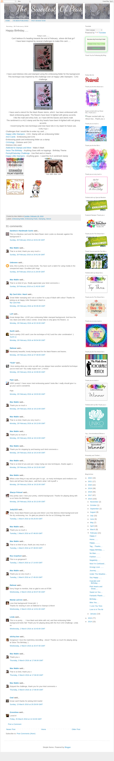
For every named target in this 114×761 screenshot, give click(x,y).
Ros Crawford (15, 556)
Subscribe (96, 48)
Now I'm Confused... (98, 564)
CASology (10, 142)
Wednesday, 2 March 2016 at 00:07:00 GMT (27, 592)
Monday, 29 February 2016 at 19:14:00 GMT (27, 453)
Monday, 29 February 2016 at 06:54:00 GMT (27, 340)
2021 (90, 481)
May (92, 523)
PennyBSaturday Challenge (18, 153)
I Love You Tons (96, 606)
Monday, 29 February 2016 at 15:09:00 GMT (27, 372)
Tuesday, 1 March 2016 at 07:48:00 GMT (26, 533)
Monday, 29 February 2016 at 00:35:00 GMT (27, 306)
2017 (90, 495)
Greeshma (14, 712)
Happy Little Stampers (15, 134)
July (92, 516)
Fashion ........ (95, 557)
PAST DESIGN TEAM (38, 20)
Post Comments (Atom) (26, 734)
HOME (8, 20)
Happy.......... (95, 543)
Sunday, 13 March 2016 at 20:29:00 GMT (26, 704)
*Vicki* (12, 363)
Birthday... (94, 599)
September (94, 509)
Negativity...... (95, 560)
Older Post (76, 729)
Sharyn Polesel (16, 492)
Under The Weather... (98, 574)
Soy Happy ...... (96, 577)
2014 (90, 622)
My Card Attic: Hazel (18, 294)
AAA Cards (10, 137)
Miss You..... (94, 602)
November (94, 502)
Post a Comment (14, 724)
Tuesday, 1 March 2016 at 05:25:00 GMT (26, 519)
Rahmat (13, 348)
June (92, 519)
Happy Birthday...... (97, 550)
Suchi (12, 331)
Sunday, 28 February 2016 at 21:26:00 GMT (27, 272)
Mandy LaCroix (16, 600)
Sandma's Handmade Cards (21, 231)
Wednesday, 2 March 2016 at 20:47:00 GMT (27, 646)
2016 (90, 499)
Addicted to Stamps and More (18, 148)
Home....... (94, 539)
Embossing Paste (31, 219)
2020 (90, 485)
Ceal (12, 698)
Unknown (14, 262)
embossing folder (18, 219)
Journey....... (95, 571)
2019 (90, 488)
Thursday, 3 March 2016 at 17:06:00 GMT (26, 660)
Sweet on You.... (96, 592)
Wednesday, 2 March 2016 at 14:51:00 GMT (27, 609)
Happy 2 (93, 536)
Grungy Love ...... (97, 567)
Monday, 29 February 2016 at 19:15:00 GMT (27, 467)
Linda (12, 617)
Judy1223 (14, 509)
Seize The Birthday (14, 150)
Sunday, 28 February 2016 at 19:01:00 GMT (27, 240)
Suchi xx (13, 337)
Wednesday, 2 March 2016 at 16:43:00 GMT (27, 629)
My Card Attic (15, 303)
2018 (90, 492)
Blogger (68, 747)
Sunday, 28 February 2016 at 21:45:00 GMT (27, 286)
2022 (90, 478)
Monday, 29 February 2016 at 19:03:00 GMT (27, 394)
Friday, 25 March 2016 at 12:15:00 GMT (26, 719)
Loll (11, 314)
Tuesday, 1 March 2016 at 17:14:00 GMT (26, 563)
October (93, 505)
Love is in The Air (96, 609)
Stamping (41, 219)
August (93, 512)
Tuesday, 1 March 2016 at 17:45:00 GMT (26, 577)
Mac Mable (14, 248)
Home (43, 729)
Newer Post (10, 729)
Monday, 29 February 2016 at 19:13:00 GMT (27, 409)
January (93, 614)
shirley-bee (14, 637)
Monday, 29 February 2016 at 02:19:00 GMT (27, 323)
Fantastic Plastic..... (97, 596)
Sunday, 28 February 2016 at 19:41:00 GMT (27, 255)
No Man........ (95, 553)
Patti (12, 380)
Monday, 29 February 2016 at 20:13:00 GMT (27, 502)
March (93, 529)
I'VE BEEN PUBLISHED (20, 20)
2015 (90, 618)
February (94, 533)
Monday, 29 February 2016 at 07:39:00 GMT (27, 355)
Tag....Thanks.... (96, 546)
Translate (102, 33)
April (92, 526)
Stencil (48, 219)
